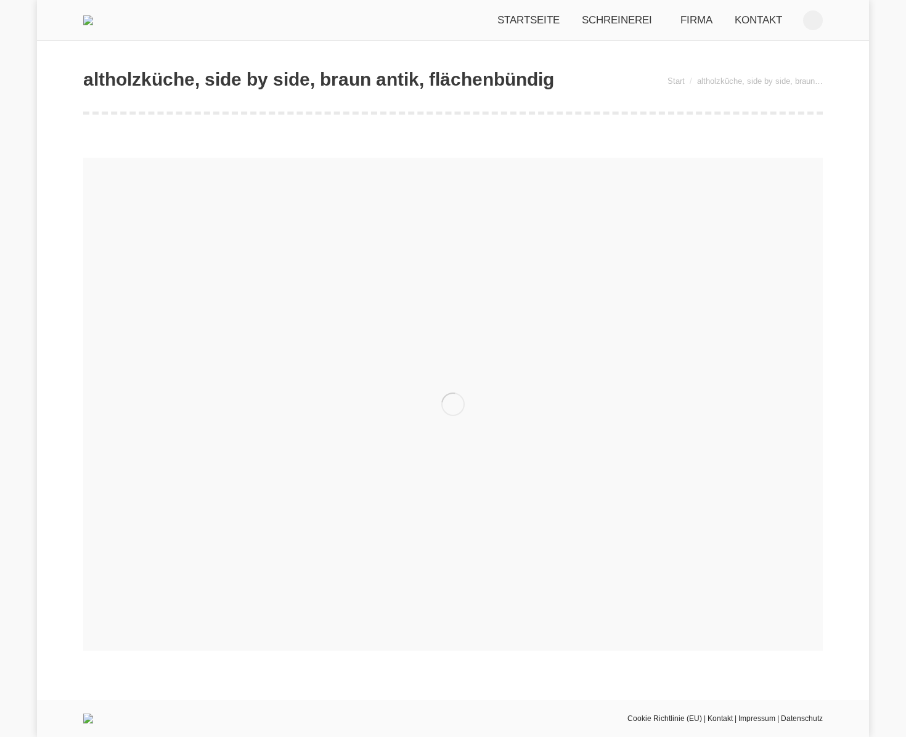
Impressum (756, 718)
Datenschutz (802, 718)
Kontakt (720, 718)
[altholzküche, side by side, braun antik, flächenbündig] (453, 404)
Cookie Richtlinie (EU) (664, 718)
